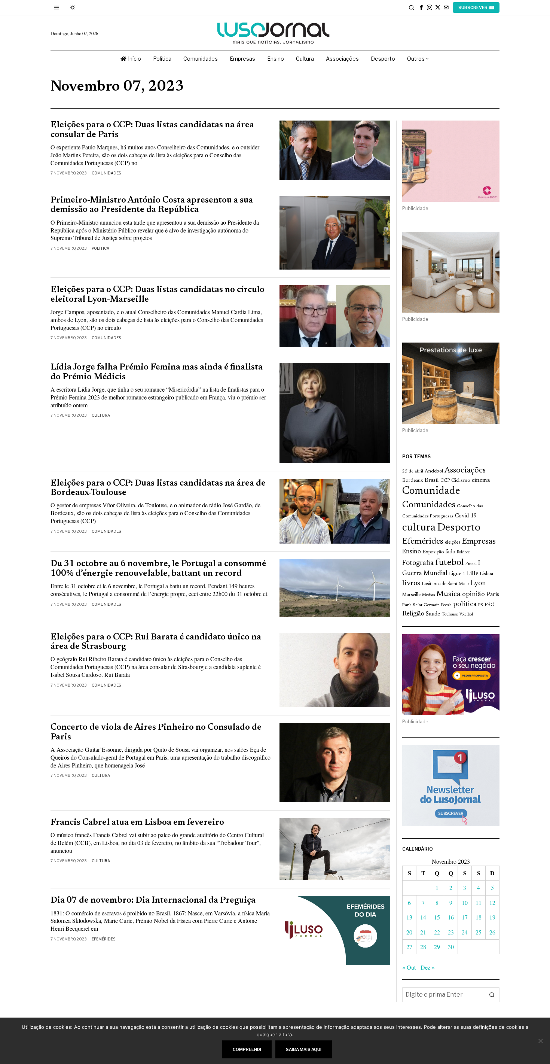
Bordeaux (412, 480)
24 (465, 932)
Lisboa (486, 574)
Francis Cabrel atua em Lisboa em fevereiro (137, 822)
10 (465, 902)
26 (492, 932)
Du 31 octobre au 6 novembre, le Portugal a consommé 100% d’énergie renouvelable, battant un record (158, 569)
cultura (419, 527)
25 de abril (412, 471)
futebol (449, 563)
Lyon (478, 583)
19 (492, 917)
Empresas (479, 542)
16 (451, 917)
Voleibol (466, 614)
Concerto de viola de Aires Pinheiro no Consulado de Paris (156, 732)
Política (100, 248)
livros (411, 583)
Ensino (411, 551)
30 (451, 947)
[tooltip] (421, 7)
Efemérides (103, 939)
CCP (445, 480)
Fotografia (418, 563)
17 (465, 917)
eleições (452, 542)
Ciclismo (460, 480)
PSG (489, 605)
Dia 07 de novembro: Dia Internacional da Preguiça (153, 900)
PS (480, 605)
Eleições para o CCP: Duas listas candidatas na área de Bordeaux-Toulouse (158, 488)
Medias (428, 595)
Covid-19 (466, 516)
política (465, 604)
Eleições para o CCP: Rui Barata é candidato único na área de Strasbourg (156, 642)
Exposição (433, 552)
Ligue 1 (457, 574)
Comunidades (106, 173)
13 (409, 917)
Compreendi (247, 1049)
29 (437, 947)
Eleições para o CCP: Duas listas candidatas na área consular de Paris (152, 130)
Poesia (446, 605)
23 (451, 932)
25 (479, 932)
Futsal (471, 564)
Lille (472, 574)
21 (423, 932)
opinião (473, 594)
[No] (540, 1041)
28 (423, 947)
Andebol (434, 471)
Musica (448, 594)
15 (437, 917)
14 (423, 917)
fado (450, 552)
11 (479, 902)
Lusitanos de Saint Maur (445, 584)
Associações (465, 470)
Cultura (101, 415)
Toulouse (449, 614)
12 (492, 902)
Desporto (458, 528)
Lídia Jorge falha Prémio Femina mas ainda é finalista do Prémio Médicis (157, 372)
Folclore (463, 552)
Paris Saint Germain (421, 605)
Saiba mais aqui (303, 1049)
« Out (409, 967)
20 (409, 932)
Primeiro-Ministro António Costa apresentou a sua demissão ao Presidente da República (152, 205)
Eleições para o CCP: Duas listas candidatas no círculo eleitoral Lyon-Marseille (158, 295)
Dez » (428, 967)
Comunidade (431, 491)
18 (479, 917)
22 (437, 932)
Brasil (432, 480)
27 (409, 947)
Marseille (411, 595)
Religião (413, 614)
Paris (492, 595)
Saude (433, 614)
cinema (481, 480)
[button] (492, 994)
